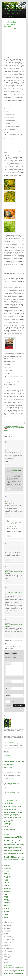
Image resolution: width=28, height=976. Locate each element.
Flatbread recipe (11, 845)
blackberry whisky (18, 840)
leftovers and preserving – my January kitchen (14, 761)
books (5, 16)
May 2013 (6, 897)
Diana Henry (15, 842)
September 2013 (7, 891)
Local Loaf (6, 826)
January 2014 (7, 885)
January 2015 (7, 873)
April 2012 (6, 917)
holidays (18, 13)
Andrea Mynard (7, 30)
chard (16, 426)
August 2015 (6, 870)
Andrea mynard (7, 967)
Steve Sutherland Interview (10, 824)
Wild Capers (6, 831)
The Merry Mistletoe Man (9, 829)
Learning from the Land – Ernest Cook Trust (13, 815)
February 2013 (7, 902)
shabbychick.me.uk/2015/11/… (10, 792)
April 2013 (6, 899)
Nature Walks (7, 828)
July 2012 (6, 913)
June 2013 (6, 896)
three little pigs (14, 10)
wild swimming (19, 860)
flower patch (16, 845)
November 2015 (7, 868)
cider (8, 842)
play (20, 10)
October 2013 (7, 890)
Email (8, 688)
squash (17, 427)
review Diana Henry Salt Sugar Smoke (12, 817)
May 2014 (6, 879)
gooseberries (18, 847)
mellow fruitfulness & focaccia (10, 766)
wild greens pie (6, 860)
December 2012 (7, 905)
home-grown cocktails (9, 763)
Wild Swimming (7, 823)
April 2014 (6, 880)
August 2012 (6, 911)
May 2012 (6, 916)
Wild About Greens (8, 821)
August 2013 (6, 893)
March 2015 (6, 871)
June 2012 (6, 914)
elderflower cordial (19, 844)
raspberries (22, 853)
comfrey (10, 842)
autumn (12, 840)
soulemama (18, 857)
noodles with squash (11, 427)
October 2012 (7, 908)
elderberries (12, 844)
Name (8, 681)
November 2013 (7, 888)
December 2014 (7, 874)
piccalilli (18, 851)
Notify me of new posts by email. (8, 707)
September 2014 (7, 876)
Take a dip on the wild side (10, 809)
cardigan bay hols (8, 767)
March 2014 (6, 882)
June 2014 (6, 877)
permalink (6, 430)
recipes (13, 13)
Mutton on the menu (8, 803)
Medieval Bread (7, 808)
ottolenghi (15, 851)
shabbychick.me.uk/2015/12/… (10, 783)
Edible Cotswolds (8, 805)
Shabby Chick (10, 857)
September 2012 (7, 910)
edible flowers (21, 842)
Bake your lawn (7, 818)
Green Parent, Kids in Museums (11, 811)
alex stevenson (12, 837)
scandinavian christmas (12, 854)
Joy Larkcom (17, 850)
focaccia (20, 845)
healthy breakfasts (7, 848)
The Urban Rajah (8, 859)
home (5, 10)
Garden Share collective (11, 847)
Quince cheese (17, 853)
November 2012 (7, 907)
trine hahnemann (15, 859)
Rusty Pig (5, 854)
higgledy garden (15, 848)
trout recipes (21, 859)
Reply (7, 464)
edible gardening (7, 844)
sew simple (19, 854)
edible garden (6, 13)
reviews (10, 16)
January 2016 (7, 865)
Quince (12, 853)
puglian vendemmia (8, 764)
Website (8, 695)
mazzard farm (9, 851)
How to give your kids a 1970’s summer (12, 802)
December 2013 (7, 887)
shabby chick (13, 5)
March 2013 (6, 900)
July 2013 (6, 894)
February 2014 (7, 884)
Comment (8, 663)
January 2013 (7, 903)
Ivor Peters (13, 850)
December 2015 (7, 867)
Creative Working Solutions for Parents (12, 806)
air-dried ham (6, 837)
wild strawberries (13, 860)
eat (9, 10)
